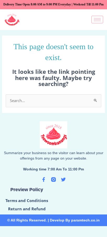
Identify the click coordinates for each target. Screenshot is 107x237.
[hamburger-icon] (97, 19)
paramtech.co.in (85, 220)
